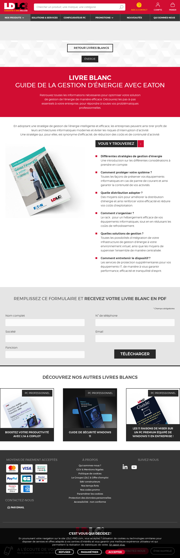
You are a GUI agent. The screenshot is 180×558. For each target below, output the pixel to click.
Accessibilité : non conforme (90, 501)
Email (99, 331)
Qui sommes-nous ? (90, 465)
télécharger (135, 354)
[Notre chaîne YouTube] (134, 469)
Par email (17, 507)
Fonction (11, 347)
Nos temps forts (90, 485)
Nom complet (15, 315)
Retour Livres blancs (91, 48)
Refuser (64, 552)
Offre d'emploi (100, 477)
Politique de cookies (89, 473)
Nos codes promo (90, 489)
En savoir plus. (117, 545)
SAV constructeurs (90, 481)
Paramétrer (89, 552)
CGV (78, 469)
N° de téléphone (106, 315)
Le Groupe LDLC (80, 477)
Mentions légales (93, 469)
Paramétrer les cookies (90, 493)
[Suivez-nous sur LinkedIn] (125, 468)
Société (10, 331)
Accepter (115, 552)
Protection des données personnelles (90, 497)
